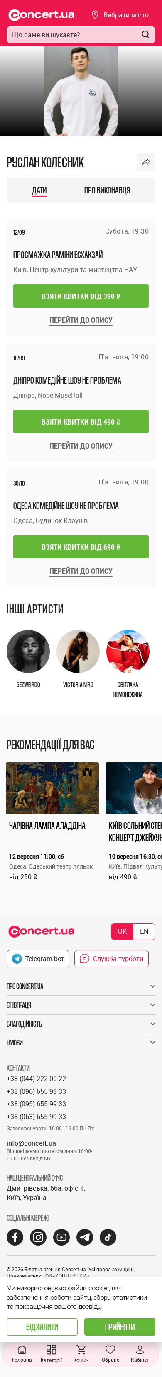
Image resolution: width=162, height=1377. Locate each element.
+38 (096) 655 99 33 (36, 1091)
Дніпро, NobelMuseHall (48, 395)
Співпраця (19, 1005)
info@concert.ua (31, 1143)
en (144, 931)
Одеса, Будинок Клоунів (50, 520)
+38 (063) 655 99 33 (36, 1116)
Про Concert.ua (25, 986)
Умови (15, 1043)
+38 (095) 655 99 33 (36, 1103)
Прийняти (120, 1327)
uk (122, 931)
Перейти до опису (81, 320)
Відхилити (42, 1327)
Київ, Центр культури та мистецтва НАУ (75, 269)
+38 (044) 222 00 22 (36, 1078)
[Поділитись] (146, 162)
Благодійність (24, 1024)
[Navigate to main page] (41, 15)
